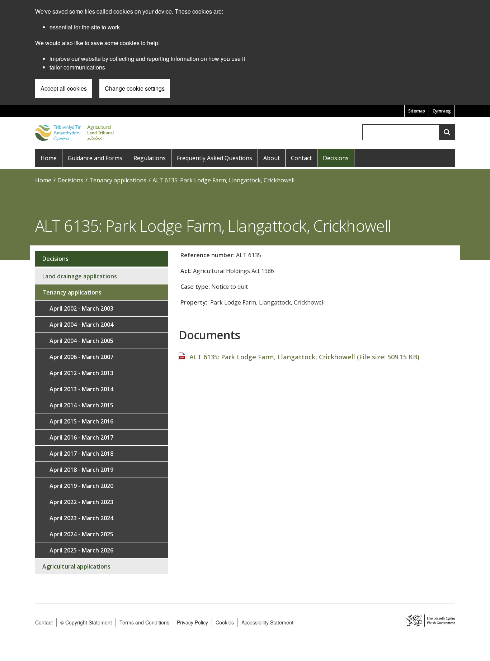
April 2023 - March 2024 (81, 518)
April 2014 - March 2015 (81, 405)
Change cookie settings (135, 88)
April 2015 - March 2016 (81, 421)
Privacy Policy (192, 622)
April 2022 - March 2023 (81, 502)
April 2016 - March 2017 (81, 437)
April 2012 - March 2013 (81, 373)
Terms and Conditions (144, 622)
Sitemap (416, 111)
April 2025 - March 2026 (81, 550)
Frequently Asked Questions (214, 158)
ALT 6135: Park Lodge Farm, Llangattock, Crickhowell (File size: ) (304, 357)
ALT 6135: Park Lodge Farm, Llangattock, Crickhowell (223, 180)
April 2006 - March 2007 (81, 357)
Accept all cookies (64, 88)
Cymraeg (442, 111)
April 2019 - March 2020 (81, 486)
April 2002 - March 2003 (81, 308)
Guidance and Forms (95, 158)
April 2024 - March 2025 (81, 534)
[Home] (76, 132)
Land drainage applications (79, 276)
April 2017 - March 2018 (81, 454)
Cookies (225, 622)
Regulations (149, 158)
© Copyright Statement (86, 622)
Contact (301, 158)
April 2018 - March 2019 (81, 470)
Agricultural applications (76, 566)
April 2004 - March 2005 (81, 341)
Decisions (336, 158)
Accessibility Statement (267, 622)
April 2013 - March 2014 (81, 389)
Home (49, 158)
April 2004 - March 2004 (81, 325)
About (271, 158)
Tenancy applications (117, 180)
